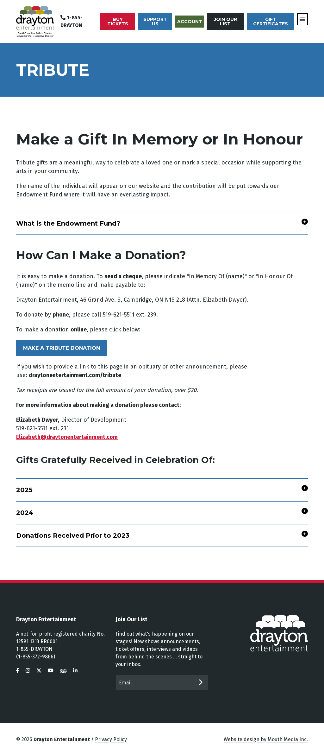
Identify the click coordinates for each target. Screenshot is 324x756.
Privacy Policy (111, 739)
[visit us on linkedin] (75, 671)
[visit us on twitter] (38, 671)
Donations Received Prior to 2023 (72, 535)
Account (189, 21)
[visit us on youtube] (50, 671)
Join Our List (225, 21)
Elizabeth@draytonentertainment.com (67, 436)
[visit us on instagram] (28, 671)
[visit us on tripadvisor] (63, 671)
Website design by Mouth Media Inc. (266, 739)
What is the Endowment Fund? (68, 223)
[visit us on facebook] (17, 671)
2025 (24, 490)
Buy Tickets (117, 21)
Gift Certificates (270, 21)
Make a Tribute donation (61, 348)
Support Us (155, 21)
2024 (24, 512)
